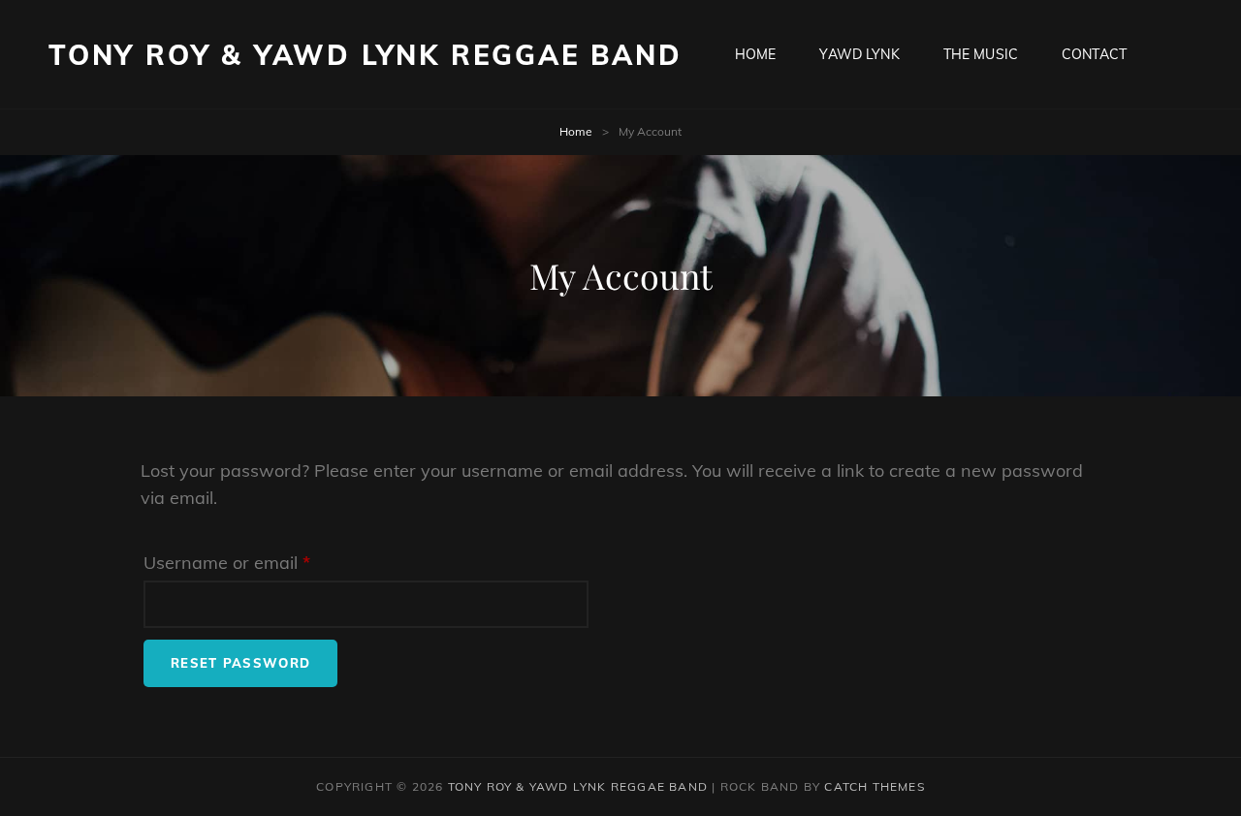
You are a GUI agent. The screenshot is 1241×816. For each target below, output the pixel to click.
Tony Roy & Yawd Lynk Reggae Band (365, 55)
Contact (1094, 54)
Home (756, 54)
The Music (980, 54)
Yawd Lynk (859, 54)
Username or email (262, 562)
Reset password (240, 663)
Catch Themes (874, 786)
